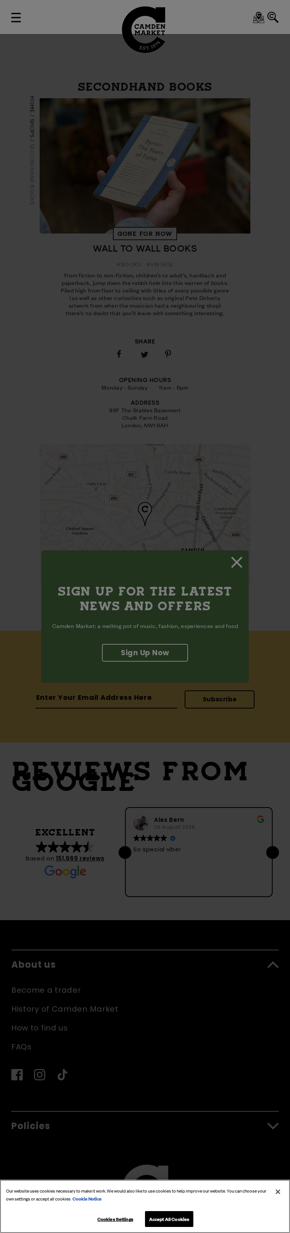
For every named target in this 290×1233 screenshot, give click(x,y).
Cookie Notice (87, 1198)
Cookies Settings (115, 1218)
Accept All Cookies (169, 1218)
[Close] (278, 1191)
